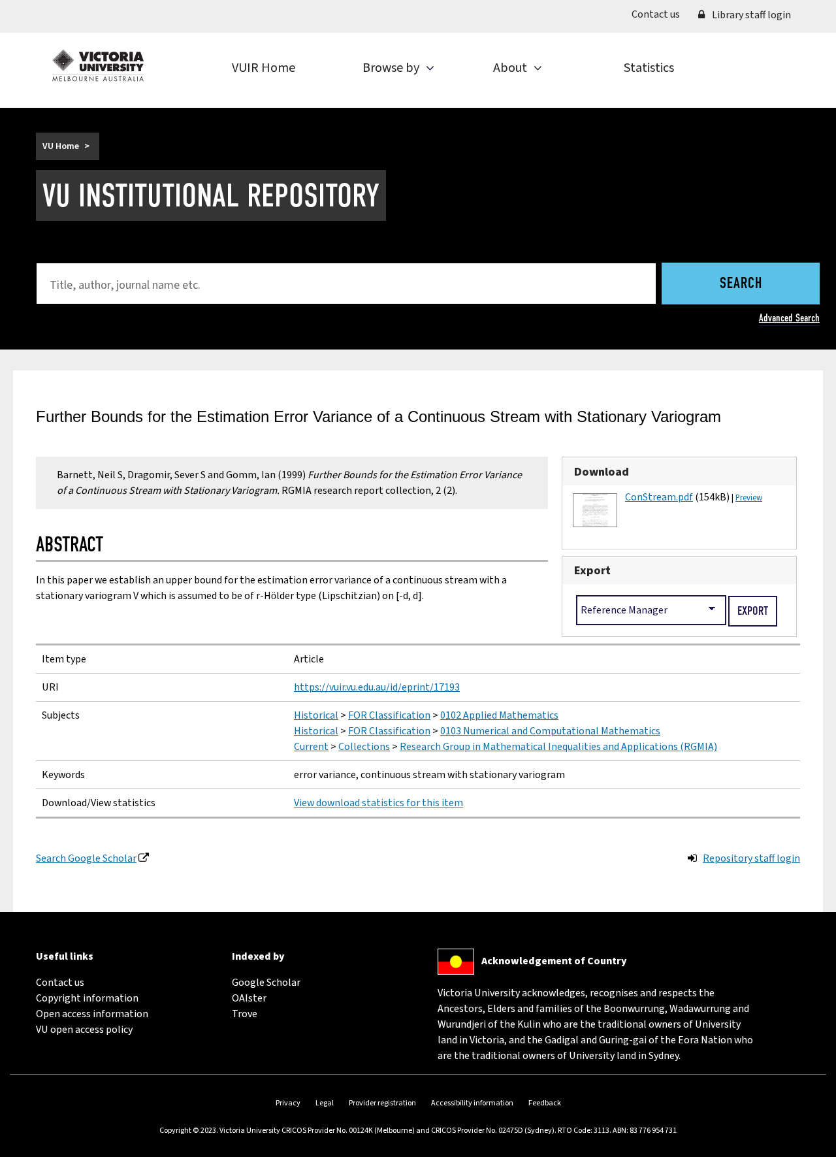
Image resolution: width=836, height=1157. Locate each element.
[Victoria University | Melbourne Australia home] (98, 65)
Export (592, 570)
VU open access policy (84, 1029)
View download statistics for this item (378, 803)
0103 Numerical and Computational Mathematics (550, 731)
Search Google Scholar (86, 858)
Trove (244, 1014)
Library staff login (750, 15)
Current (311, 747)
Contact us (660, 14)
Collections (364, 747)
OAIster (249, 998)
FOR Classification (389, 715)
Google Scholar (266, 982)
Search (741, 284)
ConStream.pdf (659, 497)
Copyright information (87, 998)
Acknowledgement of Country (553, 961)
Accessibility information (472, 1103)
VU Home (60, 146)
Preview (748, 498)
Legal (324, 1103)
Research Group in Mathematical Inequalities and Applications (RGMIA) (558, 747)
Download (601, 471)
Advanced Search (789, 318)
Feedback (544, 1103)
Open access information (92, 1014)
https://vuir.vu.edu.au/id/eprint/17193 (377, 687)
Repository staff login (751, 858)
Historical (316, 715)
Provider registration (382, 1103)
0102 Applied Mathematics (499, 715)
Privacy (288, 1103)
